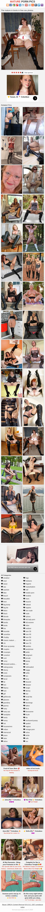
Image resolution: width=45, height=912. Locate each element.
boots (5, 625)
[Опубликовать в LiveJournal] (23, 5)
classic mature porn (10, 640)
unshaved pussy (31, 720)
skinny (27, 691)
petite (27, 652)
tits (26, 717)
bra (4, 628)
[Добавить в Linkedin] (20, 5)
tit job (27, 714)
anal (5, 581)
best (4, 602)
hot (4, 723)
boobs (5, 622)
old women (29, 622)
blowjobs (6, 619)
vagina (28, 726)
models (28, 596)
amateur (6, 578)
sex (26, 676)
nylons (27, 616)
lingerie (28, 584)
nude (27, 613)
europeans (7, 676)
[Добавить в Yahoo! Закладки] (42, 5)
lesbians (28, 581)
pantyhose (29, 649)
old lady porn (30, 619)
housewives (7, 726)
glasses (6, 700)
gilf (4, 694)
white (27, 735)
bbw (4, 593)
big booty (6, 605)
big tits (5, 608)
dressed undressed (10, 664)
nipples (28, 608)
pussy (27, 661)
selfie (27, 673)
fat (4, 682)
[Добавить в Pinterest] (26, 5)
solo (27, 700)
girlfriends (7, 697)
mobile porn (29, 593)
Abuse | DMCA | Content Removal (13, 904)
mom (27, 599)
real (26, 664)
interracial (7, 732)
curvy (5, 661)
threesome (29, 712)
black (5, 613)
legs (27, 578)
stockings (29, 703)
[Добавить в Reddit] (29, 5)
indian (5, 729)
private (28, 658)
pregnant (28, 655)
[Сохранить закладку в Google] (14, 5)
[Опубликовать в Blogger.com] (7, 5)
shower (28, 685)
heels (5, 717)
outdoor (28, 628)
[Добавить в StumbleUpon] (32, 5)
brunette (6, 631)
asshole (6, 590)
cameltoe (6, 634)
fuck (4, 691)
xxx (26, 741)
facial (5, 679)
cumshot (6, 655)
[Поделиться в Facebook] (10, 5)
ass (4, 587)
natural (28, 605)
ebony (5, 670)
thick (27, 709)
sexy (27, 679)
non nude (29, 611)
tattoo (27, 706)
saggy (27, 670)
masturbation (30, 587)
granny (5, 706)
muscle (28, 602)
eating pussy (8, 667)
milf (26, 590)
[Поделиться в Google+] (17, 5)
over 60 (28, 640)
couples (6, 649)
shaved (28, 682)
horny (5, 720)
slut (26, 694)
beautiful (6, 599)
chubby (6, 637)
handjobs (6, 714)
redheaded (29, 667)
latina (5, 741)
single (27, 688)
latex (5, 738)
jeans (5, 735)
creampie (6, 652)
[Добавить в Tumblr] (36, 5)
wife (27, 738)
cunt (4, 658)
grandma (6, 703)
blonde (5, 616)
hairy (5, 709)
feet (4, 685)
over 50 (28, 637)
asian (5, 584)
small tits (28, 697)
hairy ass (6, 712)
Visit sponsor (28, 72)
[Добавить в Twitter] (39, 5)
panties (28, 646)
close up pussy (8, 646)
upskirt (27, 723)
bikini (5, 611)
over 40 (28, 634)
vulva (27, 732)
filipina (5, 688)
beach (5, 596)
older (27, 625)
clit (4, 643)
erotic (5, 673)
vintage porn (30, 729)
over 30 (28, 631)
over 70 (28, 643)
